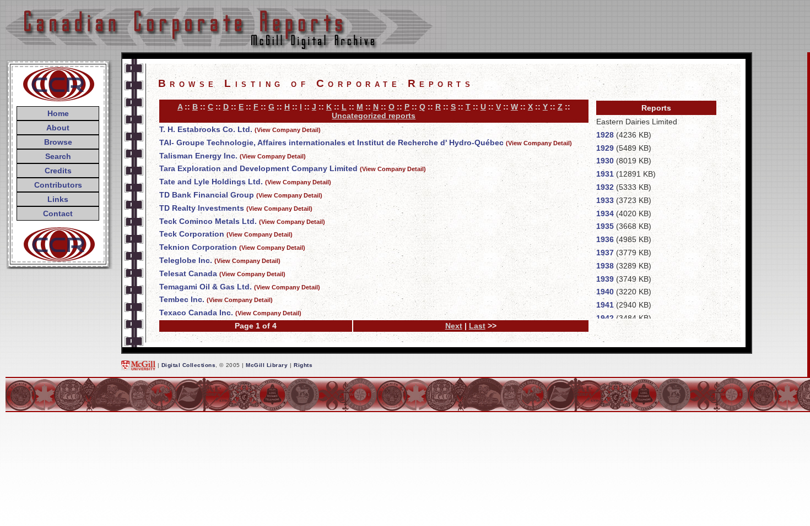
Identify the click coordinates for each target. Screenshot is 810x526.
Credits (58, 170)
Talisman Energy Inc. (198, 155)
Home (58, 113)
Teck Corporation (191, 233)
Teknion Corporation (198, 247)
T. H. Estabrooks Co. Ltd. (205, 129)
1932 (605, 187)
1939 (605, 279)
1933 (605, 200)
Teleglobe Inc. (185, 260)
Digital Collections (188, 365)
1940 (605, 291)
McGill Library (267, 365)
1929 (605, 148)
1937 (605, 252)
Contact (58, 213)
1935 (605, 226)
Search (58, 156)
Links (57, 199)
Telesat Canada (188, 273)
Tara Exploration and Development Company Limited (258, 168)
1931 (605, 173)
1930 (605, 160)
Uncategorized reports (373, 115)
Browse (58, 142)
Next (453, 325)
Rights (303, 365)
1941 (605, 304)
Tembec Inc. (181, 299)
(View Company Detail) (288, 130)
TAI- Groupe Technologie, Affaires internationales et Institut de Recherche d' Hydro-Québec (331, 142)
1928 (605, 134)
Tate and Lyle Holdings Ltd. (211, 181)
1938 (605, 265)
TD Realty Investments (201, 208)
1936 (605, 239)
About (57, 127)
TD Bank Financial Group (206, 194)
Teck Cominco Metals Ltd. (208, 221)
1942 (605, 318)
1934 (605, 213)
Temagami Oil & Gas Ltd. (205, 286)
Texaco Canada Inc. (196, 312)
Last (477, 325)
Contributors (58, 184)
